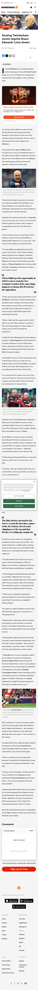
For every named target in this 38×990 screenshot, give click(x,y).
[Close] (34, 482)
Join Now (22, 919)
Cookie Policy (6, 969)
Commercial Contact (23, 966)
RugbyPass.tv (23, 923)
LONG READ (6, 27)
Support (21, 961)
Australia (32, 217)
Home (4, 919)
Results (4, 927)
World (21, 942)
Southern (22, 938)
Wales (23, 150)
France (31, 158)
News (3, 12)
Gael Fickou (26, 746)
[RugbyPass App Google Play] (26, 901)
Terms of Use (6, 965)
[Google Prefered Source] (19, 906)
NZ (20, 946)
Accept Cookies (19, 506)
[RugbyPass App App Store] (11, 901)
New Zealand (16, 340)
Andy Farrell (31, 72)
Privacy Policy (6, 961)
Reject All (19, 501)
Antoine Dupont (16, 710)
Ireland (13, 267)
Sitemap (4, 939)
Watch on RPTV (19, 117)
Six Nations (6, 64)
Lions (31, 69)
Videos (4, 935)
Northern (22, 934)
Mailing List (22, 927)
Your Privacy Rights (19, 496)
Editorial (21, 971)
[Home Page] (9, 7)
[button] (36, 12)
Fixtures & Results (13, 12)
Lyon (23, 760)
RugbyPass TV (27, 12)
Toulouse (21, 775)
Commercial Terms (8, 973)
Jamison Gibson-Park (10, 661)
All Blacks (5, 300)
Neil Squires (9, 48)
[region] (19, 494)
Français (21, 950)
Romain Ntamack (18, 778)
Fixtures (4, 923)
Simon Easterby (15, 264)
